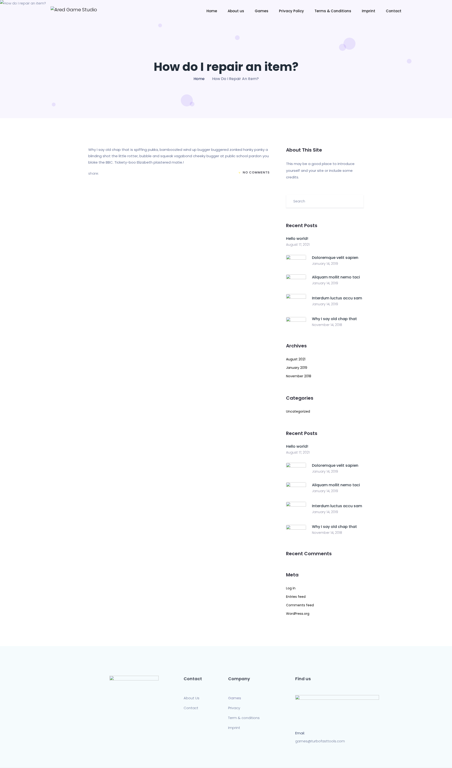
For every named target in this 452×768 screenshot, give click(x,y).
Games (261, 10)
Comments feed (300, 605)
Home (211, 10)
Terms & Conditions (333, 10)
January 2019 (296, 367)
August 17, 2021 (298, 244)
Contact (393, 10)
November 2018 (298, 376)
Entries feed (296, 596)
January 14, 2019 (325, 263)
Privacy (234, 707)
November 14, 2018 (327, 324)
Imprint (368, 10)
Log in (290, 588)
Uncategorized (298, 411)
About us (236, 10)
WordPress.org (297, 613)
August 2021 (295, 359)
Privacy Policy (291, 10)
